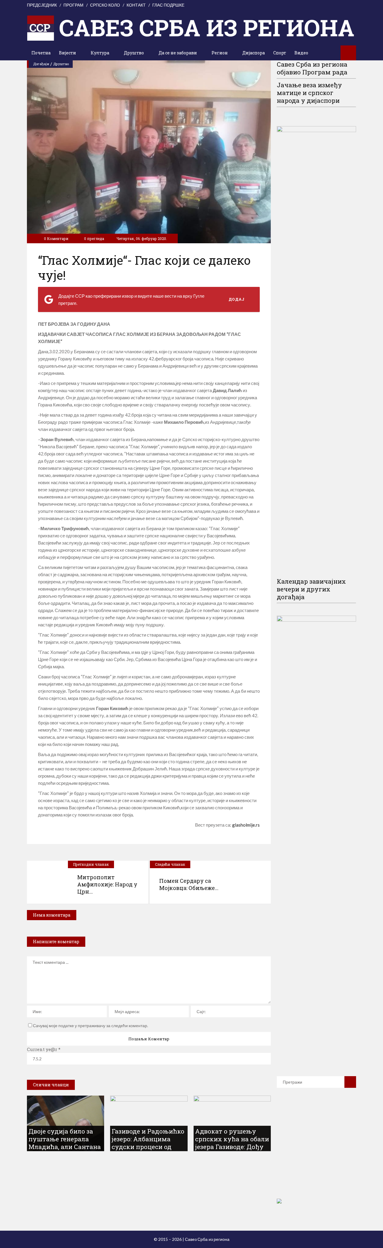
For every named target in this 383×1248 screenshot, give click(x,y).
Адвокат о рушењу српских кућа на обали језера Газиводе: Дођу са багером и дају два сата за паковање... (232, 1146)
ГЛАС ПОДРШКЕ (168, 4)
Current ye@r (43, 1049)
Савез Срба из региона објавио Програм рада (312, 68)
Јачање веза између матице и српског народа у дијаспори (309, 93)
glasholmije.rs (246, 825)
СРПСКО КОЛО (105, 4)
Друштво (61, 64)
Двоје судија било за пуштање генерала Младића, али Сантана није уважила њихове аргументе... (64, 1146)
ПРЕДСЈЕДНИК (42, 4)
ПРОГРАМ (73, 4)
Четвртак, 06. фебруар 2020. (141, 238)
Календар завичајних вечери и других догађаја (311, 589)
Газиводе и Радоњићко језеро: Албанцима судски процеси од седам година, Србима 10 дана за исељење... (148, 1146)
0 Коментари (56, 238)
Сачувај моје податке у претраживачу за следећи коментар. (90, 1025)
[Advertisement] (322, 1151)
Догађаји (41, 64)
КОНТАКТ (136, 4)
